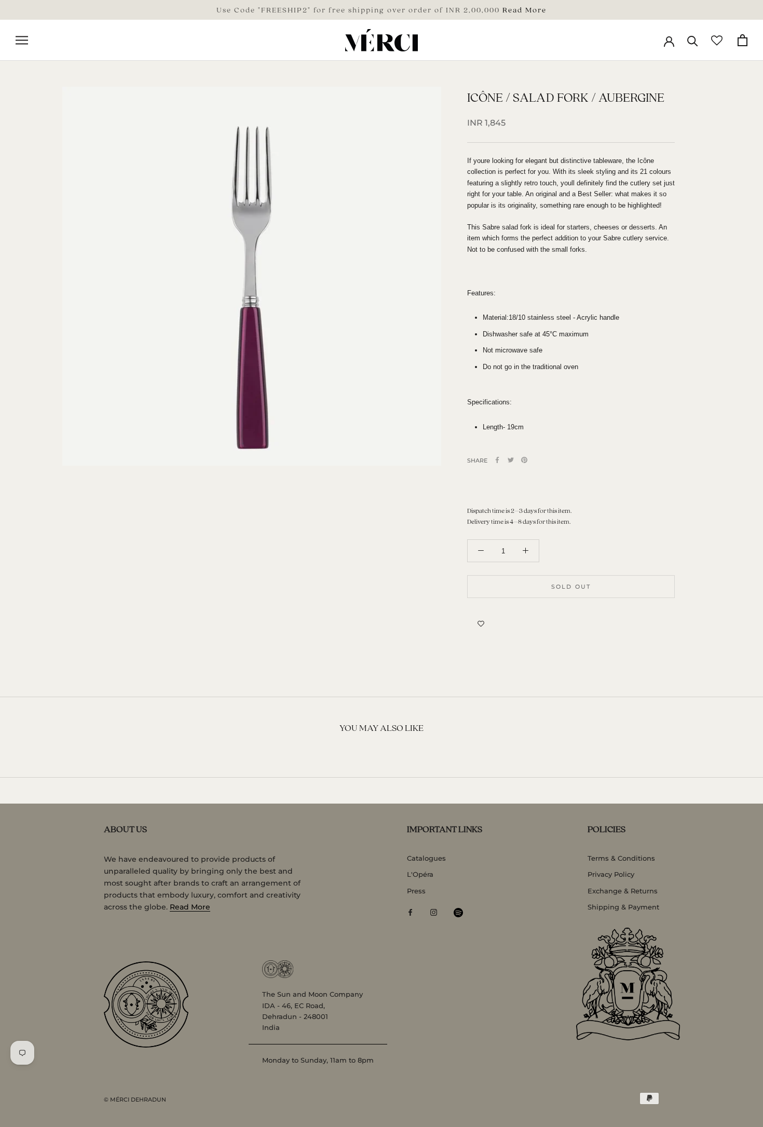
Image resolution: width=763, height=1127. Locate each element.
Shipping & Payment (623, 907)
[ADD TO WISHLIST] (481, 624)
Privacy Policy (611, 874)
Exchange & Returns (623, 891)
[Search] (692, 40)
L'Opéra (420, 874)
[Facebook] (497, 460)
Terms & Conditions (621, 858)
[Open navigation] (22, 40)
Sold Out (571, 586)
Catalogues (426, 858)
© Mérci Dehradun (135, 1099)
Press (416, 891)
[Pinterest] (524, 460)
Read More (524, 9)
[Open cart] (742, 40)
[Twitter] (511, 460)
